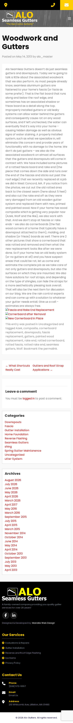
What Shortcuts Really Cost (17, 368)
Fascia (9, 426)
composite (30, 328)
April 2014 (11, 549)
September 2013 (15, 558)
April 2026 (11, 496)
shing (8, 447)
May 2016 (11, 509)
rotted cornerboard (51, 340)
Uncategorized (48, 324)
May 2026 (11, 492)
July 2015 (10, 521)
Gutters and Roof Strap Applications (48, 368)
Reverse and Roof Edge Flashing (23, 652)
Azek (19, 328)
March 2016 (12, 513)
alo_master (45, 56)
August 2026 (13, 480)
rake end (30, 340)
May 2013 (11, 566)
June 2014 (11, 541)
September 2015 (16, 517)
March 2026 (13, 500)
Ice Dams (10, 658)
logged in (29, 398)
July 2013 (10, 562)
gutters (29, 336)
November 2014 (15, 533)
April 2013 (11, 570)
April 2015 (11, 525)
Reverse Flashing (16, 438)
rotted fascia (14, 345)
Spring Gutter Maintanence (23, 451)
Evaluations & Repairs (17, 642)
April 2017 (11, 505)
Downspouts (13, 422)
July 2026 (11, 484)
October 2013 (14, 554)
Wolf (19, 349)
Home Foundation (16, 434)
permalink (50, 349)
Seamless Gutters (17, 442)
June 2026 (11, 488)
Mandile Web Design (43, 623)
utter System (13, 459)
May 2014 (11, 545)
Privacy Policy (12, 663)
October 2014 (14, 537)
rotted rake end (34, 345)
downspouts (32, 332)
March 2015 (12, 529)
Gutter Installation (17, 430)
